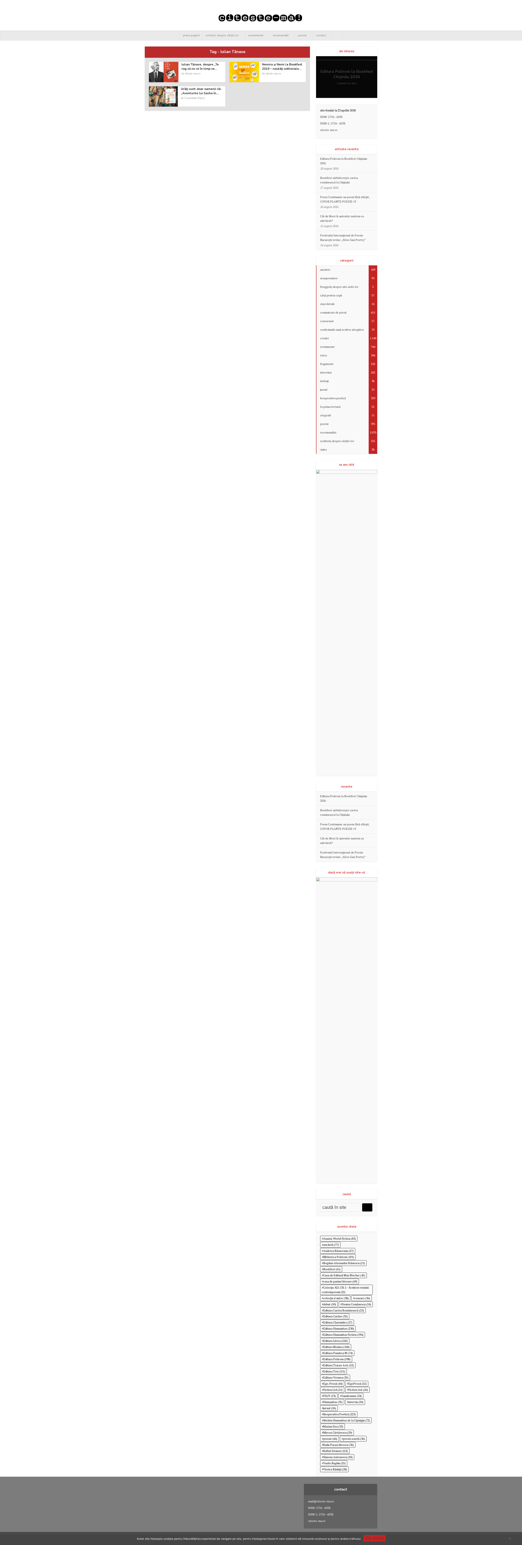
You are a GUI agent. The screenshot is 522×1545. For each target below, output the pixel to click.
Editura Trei (334, 1371)
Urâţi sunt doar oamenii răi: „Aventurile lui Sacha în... (201, 91)
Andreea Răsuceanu (338, 1251)
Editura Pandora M (338, 1353)
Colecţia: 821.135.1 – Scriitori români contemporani (345, 1290)
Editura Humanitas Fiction (343, 1335)
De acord (374, 1538)
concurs (362, 1298)
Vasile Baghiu (334, 1463)
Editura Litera (335, 1341)
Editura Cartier (335, 1316)
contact (321, 35)
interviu (355, 1402)
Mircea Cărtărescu (337, 1432)
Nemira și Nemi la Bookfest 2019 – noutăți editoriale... (282, 66)
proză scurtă (354, 1439)
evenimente (255, 35)
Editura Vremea (335, 1377)
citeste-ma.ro (193, 73)
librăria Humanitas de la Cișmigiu (346, 1420)
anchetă (331, 1245)
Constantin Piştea (194, 98)
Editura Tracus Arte (338, 1365)
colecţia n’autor (336, 1298)
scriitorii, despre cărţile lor (222, 35)
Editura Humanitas (338, 1328)
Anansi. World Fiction (339, 1238)
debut (329, 1304)
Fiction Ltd (333, 1390)
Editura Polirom (337, 1359)
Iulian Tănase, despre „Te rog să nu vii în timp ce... (200, 66)
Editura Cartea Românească (343, 1310)
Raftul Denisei (335, 1451)
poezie (302, 35)
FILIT (329, 1396)
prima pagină (191, 35)
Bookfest (332, 1269)
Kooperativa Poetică (339, 1414)
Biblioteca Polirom (338, 1257)
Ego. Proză (333, 1383)
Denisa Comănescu (356, 1304)
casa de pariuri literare (340, 1281)
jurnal (329, 1408)
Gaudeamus (352, 1396)
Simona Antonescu (338, 1457)
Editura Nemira (336, 1347)
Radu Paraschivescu (338, 1445)
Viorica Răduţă (335, 1469)
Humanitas (333, 1402)
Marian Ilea (333, 1426)
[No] (510, 1538)
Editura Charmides (337, 1322)
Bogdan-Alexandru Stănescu (344, 1263)
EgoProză (357, 1383)
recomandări (281, 35)
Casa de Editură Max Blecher (344, 1275)
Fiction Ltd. (358, 1390)
